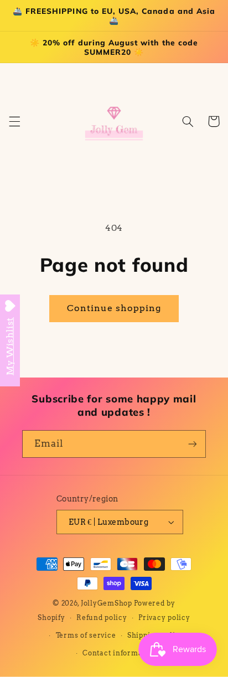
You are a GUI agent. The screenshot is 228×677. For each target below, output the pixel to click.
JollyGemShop (106, 603)
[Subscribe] (192, 443)
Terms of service (86, 635)
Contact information (119, 653)
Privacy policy (164, 618)
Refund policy (101, 618)
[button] (14, 121)
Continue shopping (114, 308)
